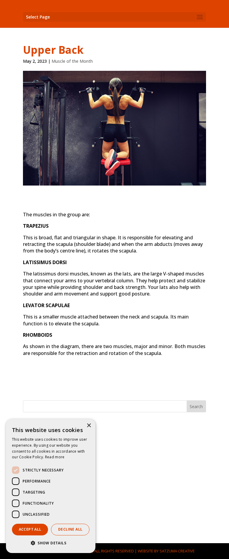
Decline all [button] (70, 529)
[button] (50, 543)
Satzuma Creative (177, 551)
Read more (55, 457)
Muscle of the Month (72, 61)
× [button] (88, 425)
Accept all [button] (30, 529)
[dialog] (50, 486)
